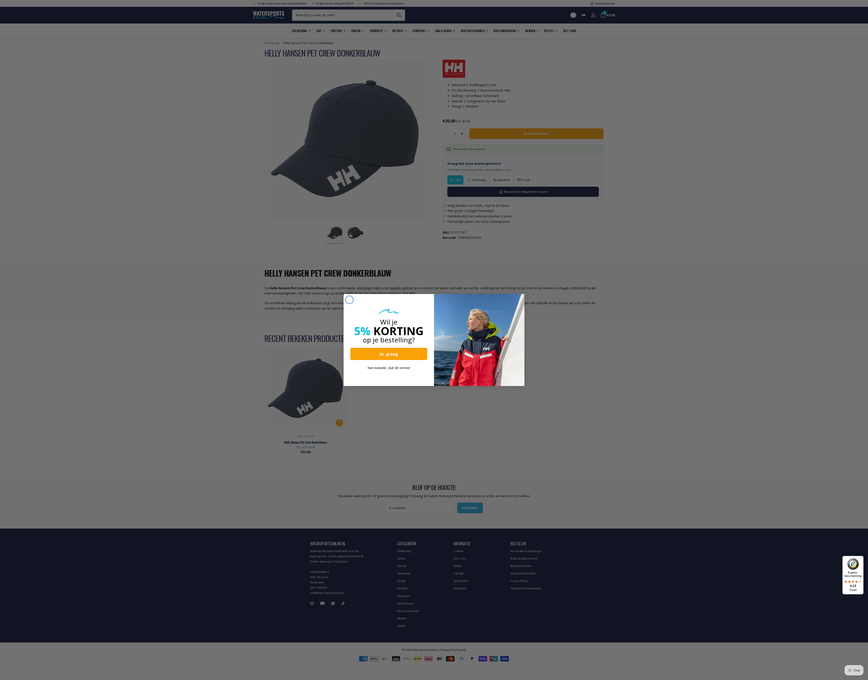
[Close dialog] (349, 300)
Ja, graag (389, 354)
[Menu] (860, 558)
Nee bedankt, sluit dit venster (389, 368)
